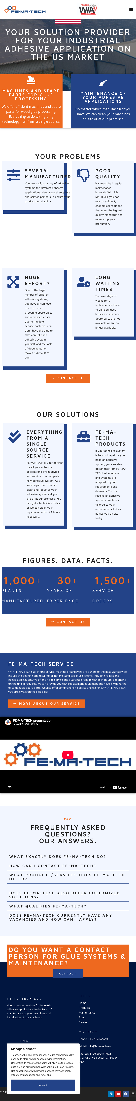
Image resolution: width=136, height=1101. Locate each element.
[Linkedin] (111, 1094)
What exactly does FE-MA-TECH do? (57, 856)
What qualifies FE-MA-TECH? (48, 906)
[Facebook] (126, 1094)
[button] (131, 9)
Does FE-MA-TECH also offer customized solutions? (64, 895)
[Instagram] (133, 1094)
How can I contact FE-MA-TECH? (52, 866)
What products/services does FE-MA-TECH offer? (67, 877)
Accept (43, 1085)
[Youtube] (118, 1094)
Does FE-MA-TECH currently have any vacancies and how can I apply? (60, 917)
